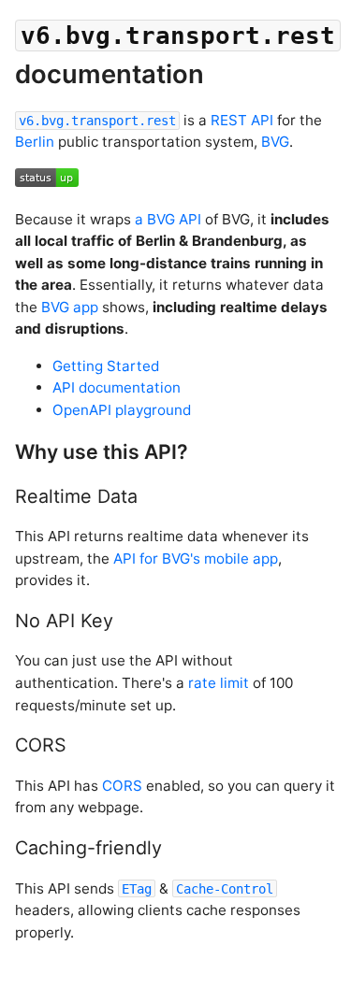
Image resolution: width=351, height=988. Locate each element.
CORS (122, 786)
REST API (242, 120)
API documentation (116, 387)
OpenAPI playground (121, 410)
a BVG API (168, 219)
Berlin (34, 141)
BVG (275, 141)
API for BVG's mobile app (195, 558)
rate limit (218, 683)
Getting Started (105, 366)
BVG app (69, 307)
